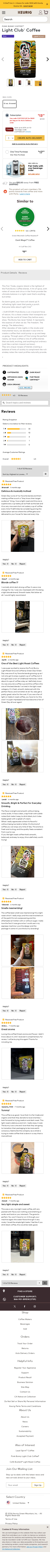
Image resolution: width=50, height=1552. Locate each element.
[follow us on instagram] (34, 1306)
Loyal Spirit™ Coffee (25, 1450)
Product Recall (25, 1377)
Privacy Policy (11, 1523)
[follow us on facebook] (24, 1306)
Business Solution (25, 1382)
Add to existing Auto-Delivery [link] (25, 144)
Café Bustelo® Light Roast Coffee (25, 1461)
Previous (2, 59)
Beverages (25, 1324)
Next (47, 59)
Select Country (15, 1496)
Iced (25, 1328)
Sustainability (25, 1431)
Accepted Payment (25, 1436)
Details (28, 131)
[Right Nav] (47, 228)
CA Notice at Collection (25, 1396)
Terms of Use (11, 1519)
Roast (39, 36)
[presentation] (22, 536)
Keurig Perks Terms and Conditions (25, 1406)
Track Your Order (25, 1343)
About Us (25, 1416)
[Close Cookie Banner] (47, 1527)
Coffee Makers (25, 1319)
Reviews (23, 272)
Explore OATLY (34, 174)
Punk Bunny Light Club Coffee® (25, 1456)
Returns (25, 1348)
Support (25, 1372)
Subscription (15, 115)
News (25, 1421)
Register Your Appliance (25, 1367)
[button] (3, 12)
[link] (7, 395)
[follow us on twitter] (14, 1306)
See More (25, 387)
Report (22, 564)
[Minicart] (46, 12)
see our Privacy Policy (35, 1546)
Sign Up (37, 1485)
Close (47, 4)
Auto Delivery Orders (25, 1353)
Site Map (25, 1387)
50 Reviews (23, 395)
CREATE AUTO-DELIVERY (30, 138)
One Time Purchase (19, 153)
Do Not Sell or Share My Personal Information (25, 1401)
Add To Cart (25, 259)
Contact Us (25, 1391)
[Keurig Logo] (25, 11)
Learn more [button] (25, 193)
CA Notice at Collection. (11, 1549)
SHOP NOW (28, 6)
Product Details (9, 272)
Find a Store (25, 1291)
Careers (25, 1426)
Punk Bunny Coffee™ (13, 26)
